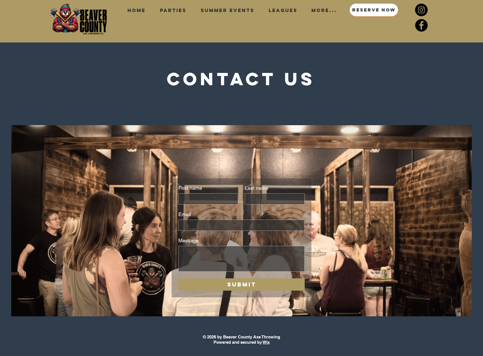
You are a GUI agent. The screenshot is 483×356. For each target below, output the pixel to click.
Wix (266, 342)
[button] (227, 10)
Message (188, 240)
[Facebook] (421, 25)
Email (184, 214)
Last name (256, 188)
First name (190, 188)
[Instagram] (421, 10)
